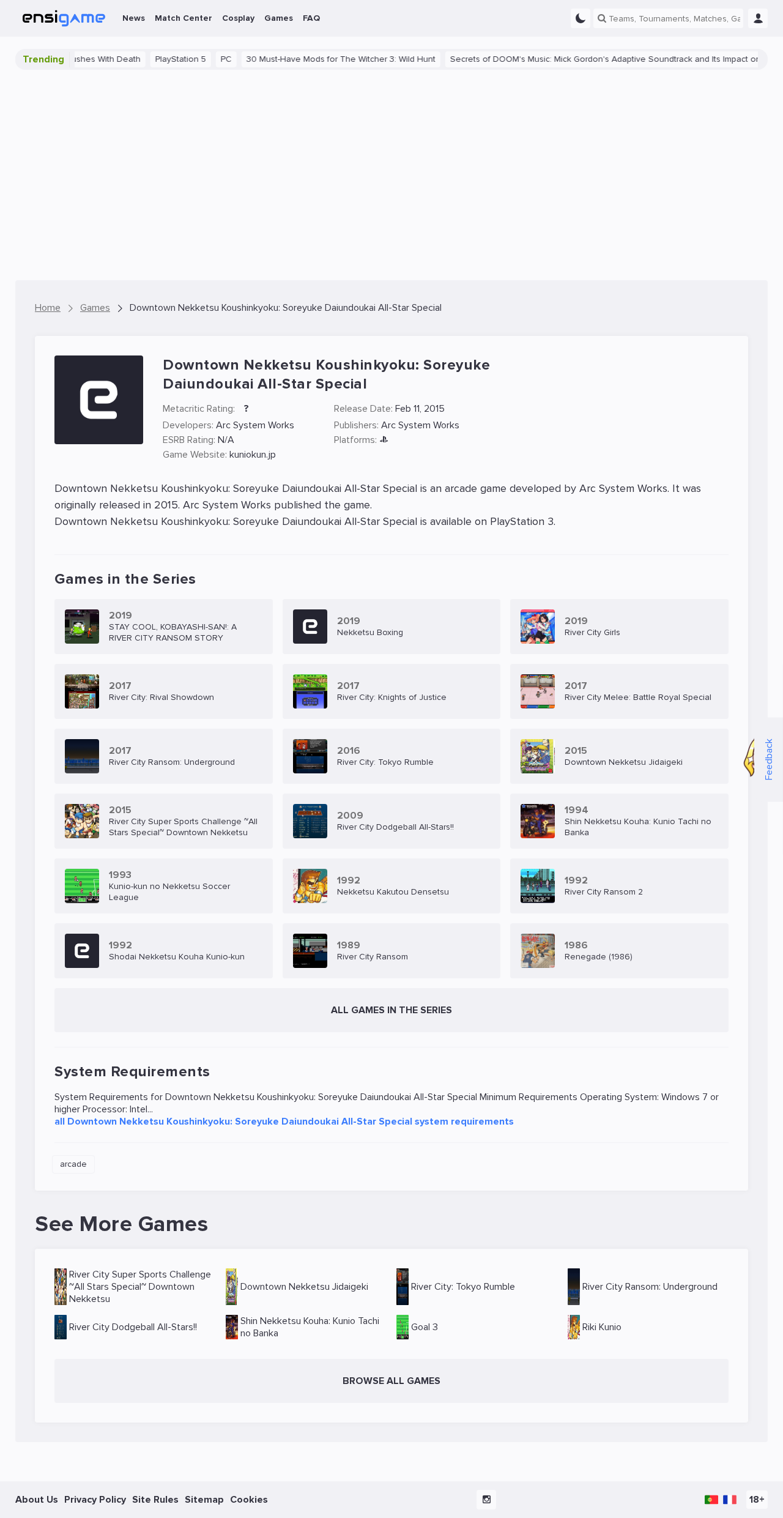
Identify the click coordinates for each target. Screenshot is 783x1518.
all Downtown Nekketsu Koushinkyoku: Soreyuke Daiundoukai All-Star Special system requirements (284, 1121)
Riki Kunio (602, 1327)
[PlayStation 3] (383, 440)
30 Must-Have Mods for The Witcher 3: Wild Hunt (318, 59)
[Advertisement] (391, 175)
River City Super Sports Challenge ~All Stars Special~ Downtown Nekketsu (140, 1286)
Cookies (249, 1500)
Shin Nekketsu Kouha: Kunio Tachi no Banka (309, 1327)
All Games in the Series (391, 1010)
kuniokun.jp (252, 454)
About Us (36, 1500)
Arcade (73, 1164)
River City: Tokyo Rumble (463, 1287)
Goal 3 (424, 1327)
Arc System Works (255, 425)
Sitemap (204, 1500)
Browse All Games (391, 1381)
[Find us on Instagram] (486, 1499)
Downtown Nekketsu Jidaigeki (304, 1287)
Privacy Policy (95, 1500)
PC (203, 59)
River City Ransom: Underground (650, 1287)
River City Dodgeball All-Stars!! (133, 1327)
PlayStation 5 (158, 59)
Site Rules (155, 1500)
